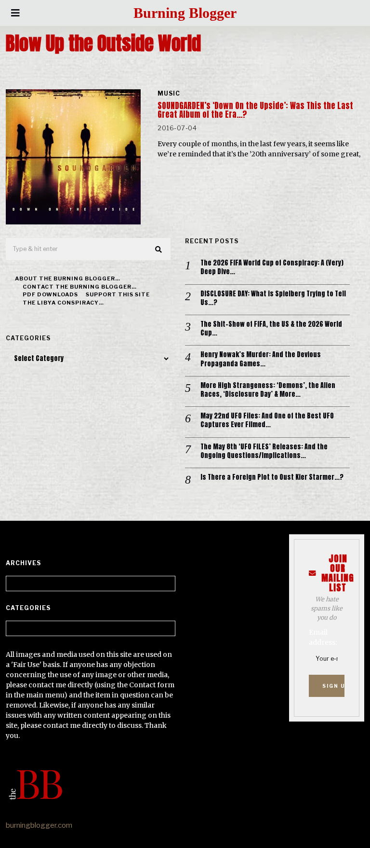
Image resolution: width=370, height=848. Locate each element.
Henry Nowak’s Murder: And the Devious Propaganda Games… (260, 359)
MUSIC (169, 93)
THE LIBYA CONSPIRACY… (63, 302)
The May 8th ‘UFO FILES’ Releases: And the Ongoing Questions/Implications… (264, 451)
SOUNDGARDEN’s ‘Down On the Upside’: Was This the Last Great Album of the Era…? (255, 110)
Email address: (323, 637)
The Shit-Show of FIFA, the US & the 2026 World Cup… (271, 328)
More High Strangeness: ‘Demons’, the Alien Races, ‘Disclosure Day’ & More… (267, 390)
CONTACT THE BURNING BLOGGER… (80, 286)
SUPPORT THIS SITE (118, 294)
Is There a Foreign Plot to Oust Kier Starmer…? (272, 477)
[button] (159, 249)
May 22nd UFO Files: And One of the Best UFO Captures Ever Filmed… (267, 420)
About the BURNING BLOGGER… (67, 278)
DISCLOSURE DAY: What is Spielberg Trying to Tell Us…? (273, 298)
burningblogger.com (39, 825)
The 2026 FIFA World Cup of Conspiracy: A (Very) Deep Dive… (272, 267)
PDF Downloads (50, 294)
